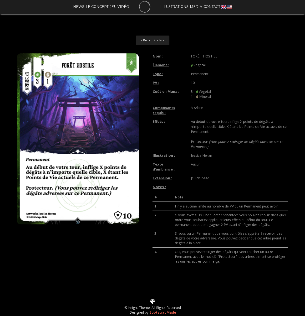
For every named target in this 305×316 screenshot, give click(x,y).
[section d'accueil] (144, 7)
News (78, 7)
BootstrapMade (162, 312)
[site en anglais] (223, 6)
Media (196, 7)
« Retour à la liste (152, 40)
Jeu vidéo (119, 7)
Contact (211, 7)
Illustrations (174, 7)
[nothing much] (152, 301)
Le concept (97, 7)
